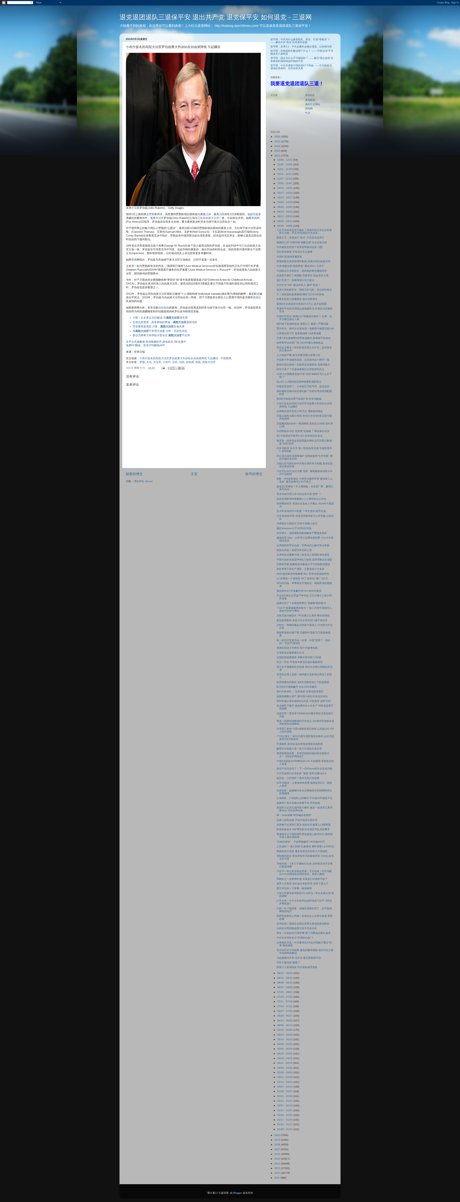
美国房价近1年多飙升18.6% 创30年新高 (299, 591)
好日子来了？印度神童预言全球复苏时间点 (300, 369)
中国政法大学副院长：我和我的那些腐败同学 (302, 271)
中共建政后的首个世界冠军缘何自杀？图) (300, 247)
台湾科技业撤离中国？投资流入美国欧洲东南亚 (303, 554)
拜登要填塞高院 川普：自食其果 (159, 326)
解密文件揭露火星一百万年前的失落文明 (299, 748)
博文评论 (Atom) (143, 481)
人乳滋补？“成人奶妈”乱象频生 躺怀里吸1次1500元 (305, 846)
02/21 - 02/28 (285, 1096)
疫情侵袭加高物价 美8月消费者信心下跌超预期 (303, 682)
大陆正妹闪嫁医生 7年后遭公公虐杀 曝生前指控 (303, 615)
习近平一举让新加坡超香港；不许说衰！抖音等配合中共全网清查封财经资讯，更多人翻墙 (304, 872)
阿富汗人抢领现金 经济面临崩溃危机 (297, 967)
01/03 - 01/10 (285, 1129)
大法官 (215, 218)
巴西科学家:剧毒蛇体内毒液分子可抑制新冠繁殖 (303, 564)
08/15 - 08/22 (285, 978)
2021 (277, 155)
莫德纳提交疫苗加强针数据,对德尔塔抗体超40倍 (303, 261)
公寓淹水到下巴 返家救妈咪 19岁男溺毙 (299, 333)
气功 (307, 113)
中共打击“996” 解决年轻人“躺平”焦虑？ (298, 285)
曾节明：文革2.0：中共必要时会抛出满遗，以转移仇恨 (301, 46)
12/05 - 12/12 (285, 159)
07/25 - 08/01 (285, 992)
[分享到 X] (176, 368)
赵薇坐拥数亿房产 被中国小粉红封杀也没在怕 (302, 696)
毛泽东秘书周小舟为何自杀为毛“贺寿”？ (299, 494)
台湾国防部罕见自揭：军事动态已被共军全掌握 (303, 545)
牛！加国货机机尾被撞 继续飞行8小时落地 (300, 294)
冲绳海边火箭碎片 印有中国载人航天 (297, 523)
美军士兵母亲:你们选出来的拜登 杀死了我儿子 (302, 883)
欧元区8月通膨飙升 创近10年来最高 (297, 687)
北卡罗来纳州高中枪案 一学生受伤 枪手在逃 (301, 511)
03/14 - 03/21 (285, 1082)
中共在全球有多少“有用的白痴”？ (295, 937)
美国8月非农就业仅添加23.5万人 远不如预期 (301, 304)
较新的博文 (134, 474)
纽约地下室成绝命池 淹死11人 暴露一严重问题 (302, 324)
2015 (277, 1158)
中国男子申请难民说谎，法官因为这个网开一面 (303, 359)
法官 (161, 218)
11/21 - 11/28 (285, 169)
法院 (221, 214)
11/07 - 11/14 (285, 178)
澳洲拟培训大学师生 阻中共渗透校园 (297, 648)
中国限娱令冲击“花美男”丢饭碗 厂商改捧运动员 (303, 431)
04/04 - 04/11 (285, 1068)
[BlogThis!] (173, 368)
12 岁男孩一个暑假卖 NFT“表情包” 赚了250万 (302, 578)
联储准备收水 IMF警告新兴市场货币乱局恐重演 (303, 829)
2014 (277, 1163)
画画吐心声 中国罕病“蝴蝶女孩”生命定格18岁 (302, 242)
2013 (277, 1168)
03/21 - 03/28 (285, 1077)
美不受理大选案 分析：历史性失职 (160, 331)
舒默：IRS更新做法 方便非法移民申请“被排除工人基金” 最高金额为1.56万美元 (305, 480)
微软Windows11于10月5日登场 (294, 528)
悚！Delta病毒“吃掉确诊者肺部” (294, 815)
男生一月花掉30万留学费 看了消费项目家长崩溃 (303, 933)
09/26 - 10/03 (285, 207)
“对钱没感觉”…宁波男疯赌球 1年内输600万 (301, 841)
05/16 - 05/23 (285, 1039)
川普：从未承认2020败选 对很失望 (160, 317)
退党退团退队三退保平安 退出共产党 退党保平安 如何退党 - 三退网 (215, 17)
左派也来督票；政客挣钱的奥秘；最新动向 (165, 322)
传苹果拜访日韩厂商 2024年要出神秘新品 (300, 342)
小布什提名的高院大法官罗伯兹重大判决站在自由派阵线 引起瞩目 (178, 358)
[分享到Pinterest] (183, 368)
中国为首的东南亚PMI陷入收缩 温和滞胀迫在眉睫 (304, 559)
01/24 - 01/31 (285, 1115)
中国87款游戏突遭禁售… (291, 256)
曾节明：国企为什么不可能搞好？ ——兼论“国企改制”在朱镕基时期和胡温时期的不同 (301, 59)
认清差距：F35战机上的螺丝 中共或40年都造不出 (304, 798)
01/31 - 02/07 (285, 1110)
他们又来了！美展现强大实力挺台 (295, 280)
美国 (255, 297)
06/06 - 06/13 (285, 1025)
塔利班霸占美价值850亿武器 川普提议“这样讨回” (304, 701)
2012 (277, 1173)
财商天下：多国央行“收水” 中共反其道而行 (300, 237)
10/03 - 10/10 (285, 202)
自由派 (207, 218)
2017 (277, 1149)
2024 (277, 146)
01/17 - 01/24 (285, 1119)
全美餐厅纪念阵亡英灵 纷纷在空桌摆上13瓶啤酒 (303, 824)
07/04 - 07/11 (285, 1006)
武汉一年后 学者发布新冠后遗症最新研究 (300, 662)
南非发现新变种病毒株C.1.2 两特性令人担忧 (301, 499)
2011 (277, 1177)
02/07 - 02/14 (285, 1105)
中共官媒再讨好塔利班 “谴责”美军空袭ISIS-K (301, 773)
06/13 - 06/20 (285, 1020)
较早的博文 (253, 474)
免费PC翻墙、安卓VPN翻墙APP (145, 345)
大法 (134, 207)
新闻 (134, 259)
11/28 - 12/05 (285, 164)
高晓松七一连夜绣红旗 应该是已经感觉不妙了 (302, 879)
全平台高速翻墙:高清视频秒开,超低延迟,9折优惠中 (156, 341)
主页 (194, 474)
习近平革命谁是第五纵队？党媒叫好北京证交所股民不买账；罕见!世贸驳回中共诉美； (304, 231)
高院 (198, 362)
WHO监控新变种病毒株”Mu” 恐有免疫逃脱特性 (303, 574)
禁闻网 (309, 108)
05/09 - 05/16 (285, 1044)
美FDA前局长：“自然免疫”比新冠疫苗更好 (300, 691)
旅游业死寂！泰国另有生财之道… (295, 550)
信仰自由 (163, 307)
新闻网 (255, 218)
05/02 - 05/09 (285, 1048)
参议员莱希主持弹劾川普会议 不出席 (161, 335)
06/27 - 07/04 (285, 1011)
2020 (277, 1135)
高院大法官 (209, 362)
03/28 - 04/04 (285, 1072)
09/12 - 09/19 (285, 216)
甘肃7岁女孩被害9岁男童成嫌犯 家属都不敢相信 (303, 338)
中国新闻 (226, 358)
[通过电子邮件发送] (169, 368)
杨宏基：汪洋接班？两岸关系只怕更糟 (298, 778)
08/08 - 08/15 (285, 982)
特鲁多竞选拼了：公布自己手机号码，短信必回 (303, 386)
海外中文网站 (312, 104)
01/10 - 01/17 (285, 1124)
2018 (277, 1144)
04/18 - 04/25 (285, 1058)
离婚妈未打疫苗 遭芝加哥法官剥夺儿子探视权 (302, 851)
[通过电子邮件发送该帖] (162, 368)
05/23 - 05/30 (285, 1034)
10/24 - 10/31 (285, 188)
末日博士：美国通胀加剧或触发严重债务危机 (302, 533)
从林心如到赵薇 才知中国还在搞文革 (297, 820)
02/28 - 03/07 (285, 1091)
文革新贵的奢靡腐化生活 (290, 652)
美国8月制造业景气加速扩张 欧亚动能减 (299, 398)
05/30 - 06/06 (285, 1030)
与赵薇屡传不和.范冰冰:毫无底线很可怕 (299, 958)
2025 (277, 141)
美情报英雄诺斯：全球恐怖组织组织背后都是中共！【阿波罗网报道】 (303, 755)
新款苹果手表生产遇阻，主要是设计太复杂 (300, 569)
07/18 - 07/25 (285, 997)
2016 (277, 1154)
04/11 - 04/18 (285, 1063)
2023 (277, 151)
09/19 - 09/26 (285, 211)
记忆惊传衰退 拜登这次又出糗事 (294, 251)
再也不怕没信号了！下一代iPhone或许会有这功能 (304, 768)
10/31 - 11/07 (285, 183)
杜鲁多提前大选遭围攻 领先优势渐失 (297, 299)
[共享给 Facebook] (179, 368)
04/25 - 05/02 (285, 1053)
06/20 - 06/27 (285, 1015)
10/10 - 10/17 (285, 197)
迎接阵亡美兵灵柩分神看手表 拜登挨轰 (298, 803)
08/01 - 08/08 (285, 987)
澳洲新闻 (310, 100)
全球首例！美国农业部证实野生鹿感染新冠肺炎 (303, 923)
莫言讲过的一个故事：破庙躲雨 (294, 888)
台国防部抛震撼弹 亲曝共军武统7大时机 (299, 657)
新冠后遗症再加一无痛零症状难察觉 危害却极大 (303, 364)
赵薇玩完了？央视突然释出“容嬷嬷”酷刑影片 (301, 603)
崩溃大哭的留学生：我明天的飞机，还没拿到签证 (304, 289)
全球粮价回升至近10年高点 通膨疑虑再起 (300, 411)
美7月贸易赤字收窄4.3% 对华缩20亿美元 (300, 436)
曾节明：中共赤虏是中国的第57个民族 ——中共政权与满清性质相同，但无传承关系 (301, 67)
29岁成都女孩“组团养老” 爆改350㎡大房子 (300, 266)
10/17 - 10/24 (285, 193)
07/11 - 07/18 (285, 1001)
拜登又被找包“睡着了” (289, 962)
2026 (277, 136)
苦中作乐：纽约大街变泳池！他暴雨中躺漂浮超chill (305, 328)
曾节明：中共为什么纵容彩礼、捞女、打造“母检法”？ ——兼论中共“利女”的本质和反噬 (300, 41)
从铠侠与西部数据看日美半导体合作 (297, 928)
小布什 (167, 362)
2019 (277, 1140)
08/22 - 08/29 (285, 973)
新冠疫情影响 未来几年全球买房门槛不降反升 (302, 620)
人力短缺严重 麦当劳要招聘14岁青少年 (298, 355)
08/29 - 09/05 (285, 226)
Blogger (237, 1193)
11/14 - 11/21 (285, 174)
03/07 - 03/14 (285, 1086)
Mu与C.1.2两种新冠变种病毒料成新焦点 (299, 381)
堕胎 (151, 214)
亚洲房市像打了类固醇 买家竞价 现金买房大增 (302, 275)
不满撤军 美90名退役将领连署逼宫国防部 (300, 744)
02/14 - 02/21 (285, 1101)
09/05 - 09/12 (285, 221)
